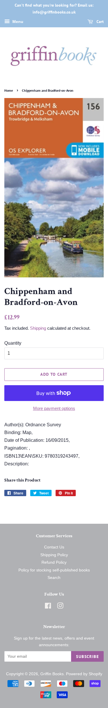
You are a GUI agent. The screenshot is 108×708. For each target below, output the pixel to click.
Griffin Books (52, 674)
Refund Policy (54, 562)
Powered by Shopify (84, 674)
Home (8, 90)
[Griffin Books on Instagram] (60, 607)
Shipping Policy (54, 555)
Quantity (12, 343)
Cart (99, 21)
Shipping (38, 328)
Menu (17, 21)
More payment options (54, 408)
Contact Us (54, 547)
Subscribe (87, 656)
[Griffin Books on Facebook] (48, 607)
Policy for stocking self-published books (54, 570)
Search (54, 577)
